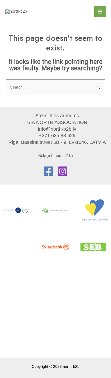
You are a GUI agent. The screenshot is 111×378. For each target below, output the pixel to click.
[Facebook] (48, 171)
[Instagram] (62, 171)
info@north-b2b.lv (57, 129)
